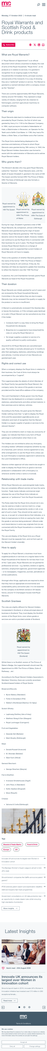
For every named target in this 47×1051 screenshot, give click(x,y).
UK (16, 850)
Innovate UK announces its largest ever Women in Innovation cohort (20, 860)
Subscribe (10, 45)
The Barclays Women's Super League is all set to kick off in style (22, 869)
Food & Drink (32, 844)
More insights (8, 908)
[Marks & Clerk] (6, 6)
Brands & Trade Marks (12, 844)
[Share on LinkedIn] (39, 45)
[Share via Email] (30, 45)
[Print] (43, 45)
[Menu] (43, 4)
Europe (6, 850)
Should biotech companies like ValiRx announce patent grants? (22, 878)
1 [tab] (19, 1007)
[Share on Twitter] (34, 45)
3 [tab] (29, 1007)
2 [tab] (24, 1007)
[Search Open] (38, 4)
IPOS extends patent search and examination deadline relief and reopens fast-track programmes (22, 888)
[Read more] (23, 951)
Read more (7, 1000)
